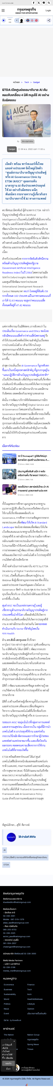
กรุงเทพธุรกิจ (32, 1039)
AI (5, 850)
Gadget (36, 82)
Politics (7, 1004)
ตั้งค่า (8, 1068)
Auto (29, 994)
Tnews (30, 1049)
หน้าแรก (16, 82)
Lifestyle (31, 1004)
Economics (9, 984)
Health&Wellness (35, 999)
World (6, 999)
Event (6, 1013)
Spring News (33, 1044)
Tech (26, 82)
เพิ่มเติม (9, 1057)
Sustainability (10, 994)
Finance (30, 984)
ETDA (6, 864)
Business (8, 989)
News (6, 1009)
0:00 (9, 19)
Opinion (30, 1009)
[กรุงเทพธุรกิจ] (26, 10)
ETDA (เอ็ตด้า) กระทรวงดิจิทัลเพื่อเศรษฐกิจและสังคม (25, 857)
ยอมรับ (8, 1063)
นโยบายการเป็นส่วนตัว (36, 1013)
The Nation (9, 1035)
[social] (34, 3)
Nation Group (33, 1035)
